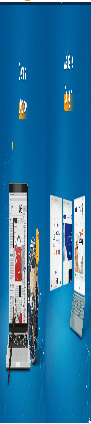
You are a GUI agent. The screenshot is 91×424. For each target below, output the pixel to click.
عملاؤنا (41, 3)
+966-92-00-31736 (62, 0)
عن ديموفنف (43, 3)
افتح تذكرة (27, 0)
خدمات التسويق (54, 3)
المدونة (39, 3)
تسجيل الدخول (28, 3)
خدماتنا (46, 3)
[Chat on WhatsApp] (89, 418)
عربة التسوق (32, 3)
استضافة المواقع (58, 3)
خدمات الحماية (49, 3)
